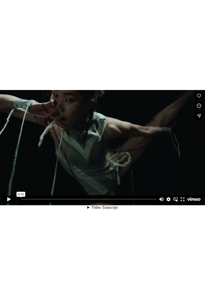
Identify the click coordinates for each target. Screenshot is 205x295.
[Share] (199, 116)
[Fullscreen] (183, 199)
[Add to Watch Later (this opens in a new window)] (199, 106)
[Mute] (161, 199)
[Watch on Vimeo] (193, 199)
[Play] (9, 199)
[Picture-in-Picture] (175, 199)
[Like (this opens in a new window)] (199, 96)
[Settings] (169, 199)
